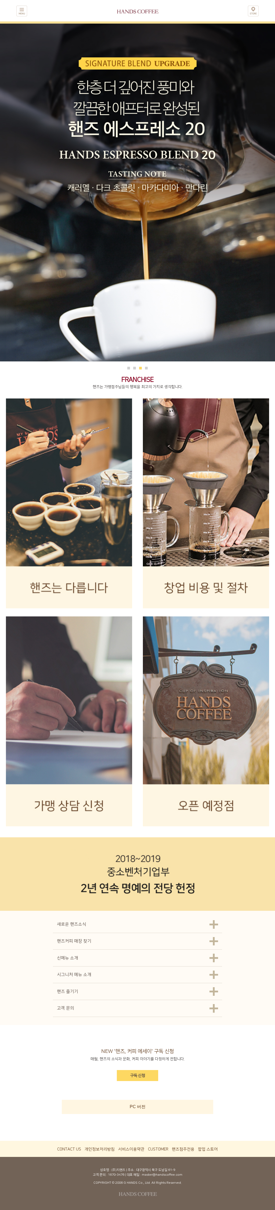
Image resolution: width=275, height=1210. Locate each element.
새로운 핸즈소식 (71, 924)
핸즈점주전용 (183, 1149)
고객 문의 (65, 1008)
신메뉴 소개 (67, 958)
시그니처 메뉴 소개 (74, 974)
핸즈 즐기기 (67, 991)
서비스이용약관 (131, 1149)
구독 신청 (137, 1075)
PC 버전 (138, 1106)
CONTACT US (69, 1149)
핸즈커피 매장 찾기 (74, 941)
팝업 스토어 (208, 1149)
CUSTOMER (158, 1149)
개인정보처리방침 (100, 1149)
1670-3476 (116, 1174)
